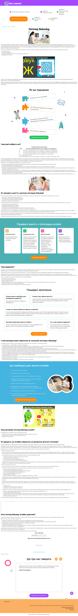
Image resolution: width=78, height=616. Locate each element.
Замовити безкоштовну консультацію (18, 18)
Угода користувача (69, 608)
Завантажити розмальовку (39, 551)
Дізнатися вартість (39, 257)
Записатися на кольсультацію (25, 400)
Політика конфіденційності (68, 607)
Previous (14, 577)
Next (63, 577)
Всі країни (7, 601)
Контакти (72, 609)
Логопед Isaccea (4, 554)
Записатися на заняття (39, 137)
